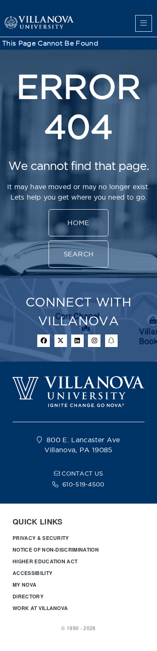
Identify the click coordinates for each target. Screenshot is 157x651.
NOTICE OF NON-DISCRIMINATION (56, 549)
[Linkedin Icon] (77, 340)
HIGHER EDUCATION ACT (45, 561)
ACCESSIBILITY (32, 573)
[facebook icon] (43, 340)
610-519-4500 (83, 484)
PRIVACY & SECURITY (41, 538)
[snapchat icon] (111, 340)
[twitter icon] (60, 340)
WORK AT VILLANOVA (40, 608)
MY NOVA (24, 584)
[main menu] (143, 23)
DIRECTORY (28, 596)
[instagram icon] (94, 340)
